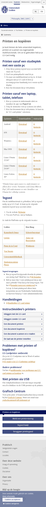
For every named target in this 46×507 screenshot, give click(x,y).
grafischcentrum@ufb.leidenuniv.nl (16, 400)
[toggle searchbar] (43, 7)
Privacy (5, 484)
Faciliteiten (19, 30)
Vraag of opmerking (9, 464)
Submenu (7, 35)
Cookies (5, 468)
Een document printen (13, 324)
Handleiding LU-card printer (19, 303)
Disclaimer (6, 471)
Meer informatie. (8, 496)
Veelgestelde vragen (9, 448)
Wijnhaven (30, 246)
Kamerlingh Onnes (11, 232)
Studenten (17, 2)
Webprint (21, 212)
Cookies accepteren (12, 499)
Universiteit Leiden (7, 2)
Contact (5, 452)
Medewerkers (25, 2)
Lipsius (7, 237)
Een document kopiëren (14, 329)
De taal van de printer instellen (17, 339)
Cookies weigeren (12, 503)
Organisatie (6, 480)
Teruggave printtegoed (23, 431)
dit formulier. (36, 277)
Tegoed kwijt (23, 425)
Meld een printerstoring (23, 418)
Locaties (5, 455)
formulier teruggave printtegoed (23, 285)
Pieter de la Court (10, 246)
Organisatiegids (35, 2)
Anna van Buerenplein (30, 239)
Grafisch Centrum (15, 397)
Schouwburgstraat (33, 232)
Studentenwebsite (7, 30)
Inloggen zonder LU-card (15, 319)
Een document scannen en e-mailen (19, 334)
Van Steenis (8, 251)
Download (23, 124)
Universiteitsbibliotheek (13, 256)
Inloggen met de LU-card (15, 314)
